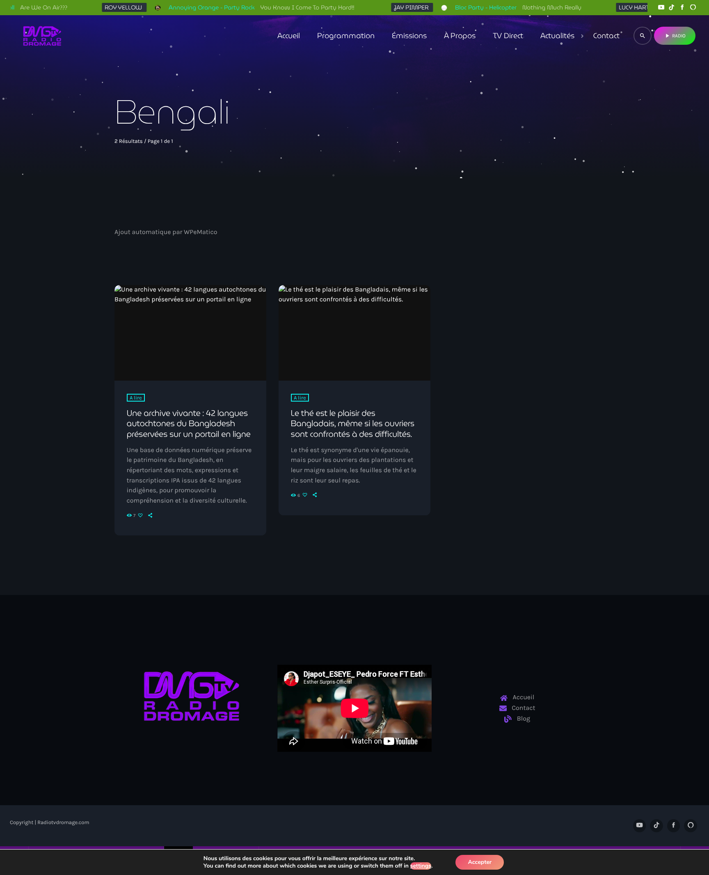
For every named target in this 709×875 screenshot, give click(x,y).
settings (420, 866)
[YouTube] (661, 8)
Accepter (480, 862)
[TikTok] (671, 8)
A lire (136, 398)
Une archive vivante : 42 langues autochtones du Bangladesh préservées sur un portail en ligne (189, 423)
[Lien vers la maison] (42, 35)
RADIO (675, 35)
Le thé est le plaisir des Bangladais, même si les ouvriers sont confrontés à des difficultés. (352, 423)
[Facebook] (682, 8)
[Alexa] (693, 8)
